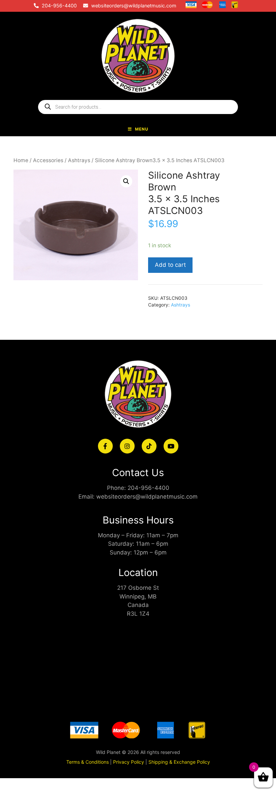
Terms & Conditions (87, 762)
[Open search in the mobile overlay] (138, 107)
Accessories (48, 160)
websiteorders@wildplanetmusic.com (133, 6)
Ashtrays (79, 160)
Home (20, 160)
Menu (141, 129)
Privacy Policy (128, 762)
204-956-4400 (59, 6)
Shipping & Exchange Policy (179, 762)
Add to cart (170, 264)
